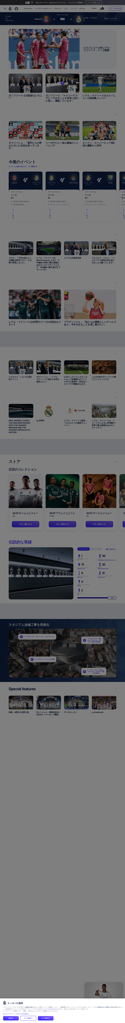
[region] (62, 1010)
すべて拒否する (28, 1018)
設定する (11, 1018)
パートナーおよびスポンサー (50, 1009)
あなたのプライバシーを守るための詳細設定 (16, 1014)
